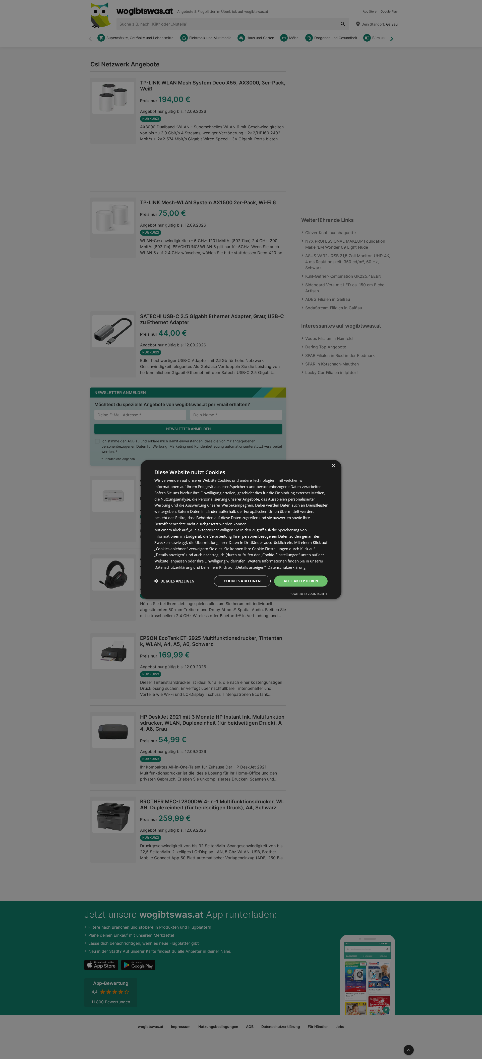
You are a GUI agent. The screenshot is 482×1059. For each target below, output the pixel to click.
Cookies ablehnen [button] (242, 580)
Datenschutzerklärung (287, 567)
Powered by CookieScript (308, 594)
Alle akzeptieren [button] (301, 580)
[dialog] (241, 529)
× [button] (333, 466)
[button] (174, 581)
